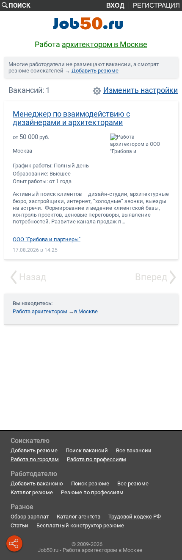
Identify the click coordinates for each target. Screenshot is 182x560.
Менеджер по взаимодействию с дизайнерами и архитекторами (71, 118)
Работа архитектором (40, 311)
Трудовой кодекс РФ (134, 516)
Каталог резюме (32, 492)
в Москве (86, 311)
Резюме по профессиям (92, 492)
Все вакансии (134, 450)
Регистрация (156, 5)
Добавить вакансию (37, 483)
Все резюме (133, 483)
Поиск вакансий (87, 450)
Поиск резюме (90, 483)
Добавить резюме (95, 70)
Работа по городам (35, 459)
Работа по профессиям (96, 459)
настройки (159, 90)
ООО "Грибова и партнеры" (46, 239)
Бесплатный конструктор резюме (80, 525)
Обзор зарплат (30, 516)
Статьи (19, 525)
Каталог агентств (78, 516)
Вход (115, 5)
